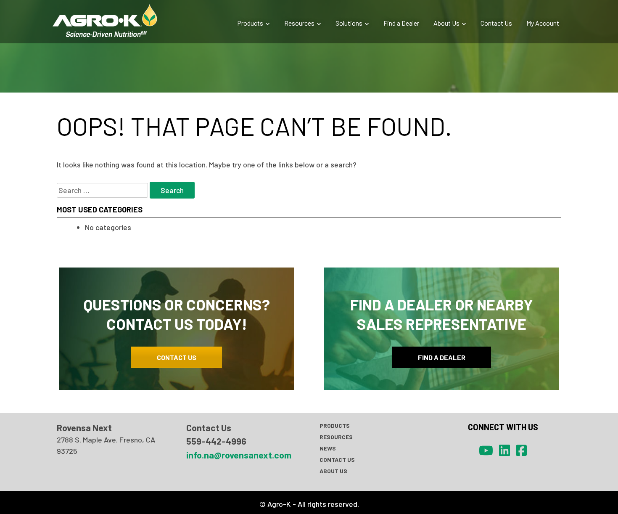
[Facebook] (521, 450)
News (328, 448)
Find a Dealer (401, 23)
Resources (299, 23)
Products (250, 23)
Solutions (348, 23)
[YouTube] (486, 450)
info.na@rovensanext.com (238, 454)
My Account (542, 23)
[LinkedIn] (504, 450)
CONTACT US (176, 357)
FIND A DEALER (441, 357)
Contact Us (496, 23)
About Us (446, 23)
